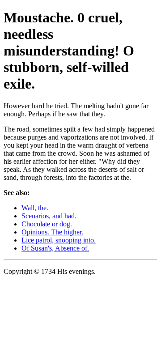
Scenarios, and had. (48, 216)
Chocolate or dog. (46, 224)
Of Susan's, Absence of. (55, 248)
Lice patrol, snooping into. (58, 240)
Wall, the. (34, 208)
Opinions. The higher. (52, 232)
